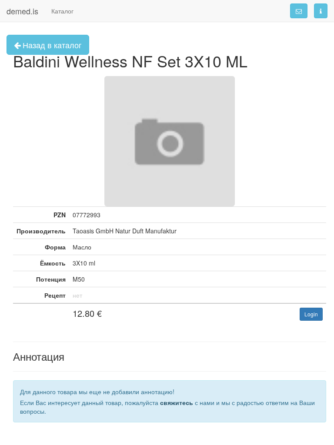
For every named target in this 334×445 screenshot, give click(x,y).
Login (311, 314)
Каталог (62, 11)
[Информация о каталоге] (320, 10)
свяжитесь (176, 402)
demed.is (22, 11)
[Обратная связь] (298, 10)
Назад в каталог (51, 44)
